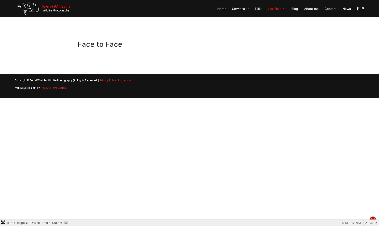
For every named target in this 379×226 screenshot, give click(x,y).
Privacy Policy (108, 80)
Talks (258, 9)
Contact (331, 9)
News (346, 9)
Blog (294, 9)
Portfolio (274, 9)
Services (238, 9)
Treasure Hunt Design (53, 87)
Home (221, 9)
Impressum (124, 80)
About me (311, 9)
